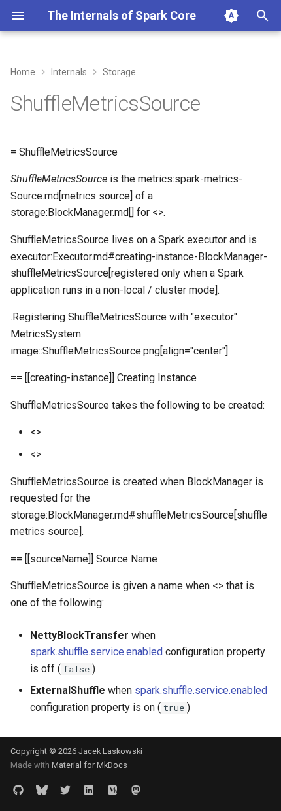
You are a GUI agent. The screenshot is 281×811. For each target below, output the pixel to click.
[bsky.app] (41, 790)
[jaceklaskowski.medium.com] (112, 790)
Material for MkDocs (89, 765)
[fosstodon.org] (135, 790)
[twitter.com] (65, 790)
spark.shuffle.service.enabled (96, 652)
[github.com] (18, 790)
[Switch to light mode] (231, 16)
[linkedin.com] (88, 790)
